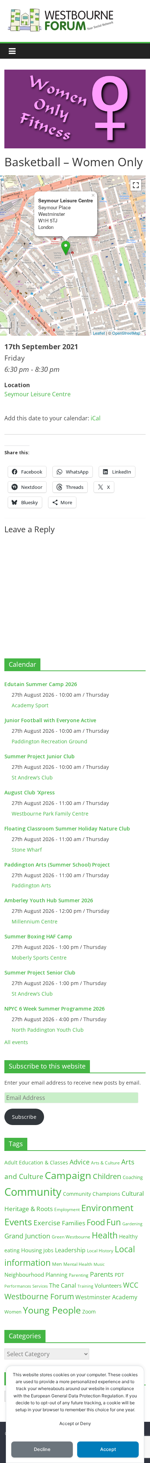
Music (99, 1264)
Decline (42, 1449)
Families (73, 1223)
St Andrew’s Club (32, 777)
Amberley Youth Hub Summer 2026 (48, 900)
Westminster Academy (106, 1297)
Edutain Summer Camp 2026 (40, 684)
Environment (107, 1208)
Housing (31, 1250)
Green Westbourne (71, 1237)
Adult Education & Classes (36, 1162)
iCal (95, 418)
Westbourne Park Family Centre (50, 813)
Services (40, 1286)
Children (107, 1176)
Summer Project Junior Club (39, 756)
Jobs (48, 1250)
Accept (108, 1449)
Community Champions (91, 1194)
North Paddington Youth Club (48, 1029)
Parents (101, 1274)
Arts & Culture (105, 1163)
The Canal (62, 1285)
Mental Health (77, 1264)
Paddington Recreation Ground (49, 741)
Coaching (133, 1177)
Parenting (78, 1275)
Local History (100, 1251)
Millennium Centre (35, 921)
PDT (119, 1274)
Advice (80, 1161)
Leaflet (99, 333)
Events (18, 1222)
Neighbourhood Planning (35, 1275)
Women (12, 1311)
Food (96, 1222)
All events (16, 1042)
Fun (113, 1222)
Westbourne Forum (39, 1296)
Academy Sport (30, 705)
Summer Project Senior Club (39, 972)
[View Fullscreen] (135, 185)
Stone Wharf (27, 849)
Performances (17, 1286)
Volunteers (108, 1285)
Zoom (89, 1311)
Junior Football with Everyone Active (50, 720)
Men (57, 1264)
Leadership (70, 1250)
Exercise (46, 1222)
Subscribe (24, 1116)
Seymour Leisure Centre (37, 394)
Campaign (68, 1175)
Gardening (132, 1223)
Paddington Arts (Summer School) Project (57, 864)
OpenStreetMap (126, 333)
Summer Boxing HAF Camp (38, 936)
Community (33, 1191)
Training (85, 1286)
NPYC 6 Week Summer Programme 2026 (54, 1008)
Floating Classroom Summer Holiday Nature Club (67, 828)
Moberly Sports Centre (39, 957)
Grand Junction (27, 1236)
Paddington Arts (31, 885)
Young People (52, 1310)
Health (105, 1235)
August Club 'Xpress (29, 792)
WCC (130, 1285)
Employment (67, 1209)
